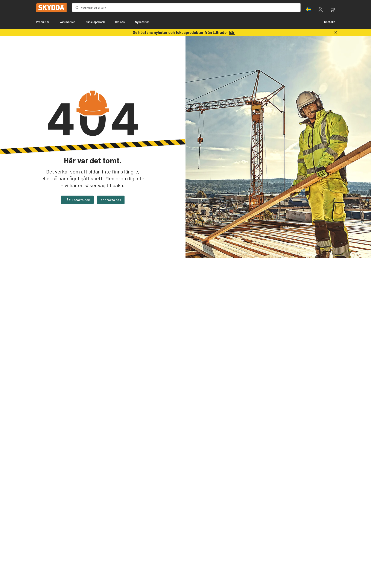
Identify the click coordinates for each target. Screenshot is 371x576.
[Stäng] (336, 32)
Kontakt (329, 22)
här (232, 32)
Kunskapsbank (95, 22)
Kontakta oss (110, 200)
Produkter (42, 22)
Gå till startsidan (77, 200)
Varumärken (67, 22)
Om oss (120, 22)
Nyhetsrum (142, 22)
